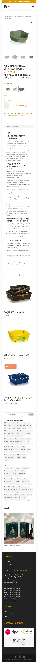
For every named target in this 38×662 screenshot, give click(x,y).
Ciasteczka (28, 438)
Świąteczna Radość (21, 457)
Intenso (23, 446)
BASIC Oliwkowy (27, 428)
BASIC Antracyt (8, 423)
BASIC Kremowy (27, 425)
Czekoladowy (21, 473)
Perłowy (30, 489)
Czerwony (18, 476)
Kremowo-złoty (20, 484)
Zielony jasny (17, 500)
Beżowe (12, 468)
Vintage (28, 452)
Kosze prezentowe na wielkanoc (13, 115)
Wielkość (6, 83)
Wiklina (19, 454)
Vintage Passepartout (9, 454)
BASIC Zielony (28, 431)
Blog (6, 616)
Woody (24, 454)
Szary (10, 494)
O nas (6, 559)
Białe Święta (27, 433)
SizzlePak (22, 149)
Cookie (6, 441)
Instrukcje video (9, 614)
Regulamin (7, 561)
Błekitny (24, 470)
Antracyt (6, 468)
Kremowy (28, 484)
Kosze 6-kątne (18, 16)
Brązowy (11, 470)
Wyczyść (5, 95)
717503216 (14, 580)
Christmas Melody (9, 438)
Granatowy (12, 484)
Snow (10, 452)
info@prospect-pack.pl (12, 582)
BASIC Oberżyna (17, 428)
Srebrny (30, 492)
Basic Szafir (20, 431)
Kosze (13, 16)
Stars (23, 452)
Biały (17, 468)
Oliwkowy (24, 489)
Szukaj (31, 414)
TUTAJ (21, 208)
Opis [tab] (7, 123)
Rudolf (6, 452)
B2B (6, 611)
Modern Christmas (9, 449)
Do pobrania (8, 609)
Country (12, 441)
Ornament (22, 449)
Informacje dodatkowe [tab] (12, 126)
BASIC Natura (7, 428)
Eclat (27, 441)
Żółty (27, 500)
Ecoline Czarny (8, 444)
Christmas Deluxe (18, 436)
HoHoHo (17, 446)
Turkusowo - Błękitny (19, 494)
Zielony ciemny (8, 500)
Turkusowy (29, 494)
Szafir (5, 494)
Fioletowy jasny (25, 481)
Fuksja (6, 484)
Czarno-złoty (7, 473)
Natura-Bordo (16, 486)
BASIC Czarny (7, 425)
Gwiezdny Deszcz (8, 446)
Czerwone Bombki (20, 441)
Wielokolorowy (8, 497)
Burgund (17, 470)
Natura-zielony (26, 486)
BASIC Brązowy (26, 423)
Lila (5, 486)
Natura (9, 486)
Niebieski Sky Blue (15, 489)
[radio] (8, 89)
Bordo (5, 470)
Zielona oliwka (17, 497)
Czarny (14, 473)
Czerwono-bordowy (9, 476)
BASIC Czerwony (17, 425)
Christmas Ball (8, 436)
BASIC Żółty (19, 433)
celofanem (9, 151)
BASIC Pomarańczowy (10, 431)
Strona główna (7, 16)
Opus (17, 449)
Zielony (24, 497)
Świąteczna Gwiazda (9, 457)
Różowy (16, 492)
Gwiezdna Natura (27, 444)
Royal (28, 449)
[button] (31, 23)
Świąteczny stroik (8, 460)
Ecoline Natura (17, 444)
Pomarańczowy (8, 492)
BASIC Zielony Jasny (9, 433)
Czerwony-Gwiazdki (22, 479)
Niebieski (6, 489)
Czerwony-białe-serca (9, 479)
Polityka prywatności (10, 564)
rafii (27, 151)
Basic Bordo (17, 423)
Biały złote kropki (24, 468)
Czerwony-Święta (8, 481)
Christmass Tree (19, 438)
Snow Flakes (17, 452)
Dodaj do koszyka (20, 105)
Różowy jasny (23, 492)
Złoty (23, 500)
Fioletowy (17, 481)
